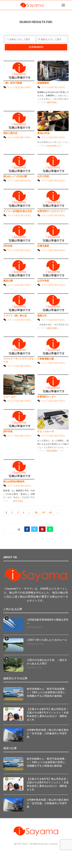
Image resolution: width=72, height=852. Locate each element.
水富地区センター (46, 396)
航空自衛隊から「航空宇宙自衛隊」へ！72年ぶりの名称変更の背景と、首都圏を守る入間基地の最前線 (47, 692)
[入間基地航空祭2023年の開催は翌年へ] (13, 624)
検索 (36, 47)
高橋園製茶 (43, 83)
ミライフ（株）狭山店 (15, 315)
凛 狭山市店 (43, 133)
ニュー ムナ (9, 396)
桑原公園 (8, 280)
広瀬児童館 (43, 245)
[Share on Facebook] (27, 529)
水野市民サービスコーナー (51, 211)
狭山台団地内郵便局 (13, 481)
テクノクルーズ (45, 431)
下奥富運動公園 (45, 358)
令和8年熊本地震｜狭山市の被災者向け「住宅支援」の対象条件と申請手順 (48, 733)
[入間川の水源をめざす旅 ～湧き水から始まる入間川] (13, 665)
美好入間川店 (10, 133)
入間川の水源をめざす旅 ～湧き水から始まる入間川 (47, 662)
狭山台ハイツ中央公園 (15, 176)
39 (43, 512)
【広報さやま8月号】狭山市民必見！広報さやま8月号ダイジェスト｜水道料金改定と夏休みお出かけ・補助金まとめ (48, 714)
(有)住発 (7, 245)
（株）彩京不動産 (12, 83)
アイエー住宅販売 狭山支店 (17, 211)
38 (36, 512)
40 (50, 512)
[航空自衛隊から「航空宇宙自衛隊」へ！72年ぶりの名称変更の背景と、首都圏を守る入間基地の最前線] (13, 694)
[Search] (68, 5)
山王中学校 (43, 280)
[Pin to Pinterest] (42, 529)
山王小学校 (43, 176)
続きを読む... (53, 102)
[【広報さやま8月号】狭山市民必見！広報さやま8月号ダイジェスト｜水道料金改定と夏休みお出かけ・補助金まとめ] (13, 714)
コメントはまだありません (19, 87)
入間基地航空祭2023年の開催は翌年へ (48, 621)
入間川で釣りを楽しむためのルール (47, 639)
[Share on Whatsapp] (50, 529)
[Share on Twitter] (34, 529)
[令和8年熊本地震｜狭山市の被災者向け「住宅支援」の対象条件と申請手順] (13, 735)
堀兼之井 (42, 315)
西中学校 (8, 431)
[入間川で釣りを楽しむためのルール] (13, 645)
